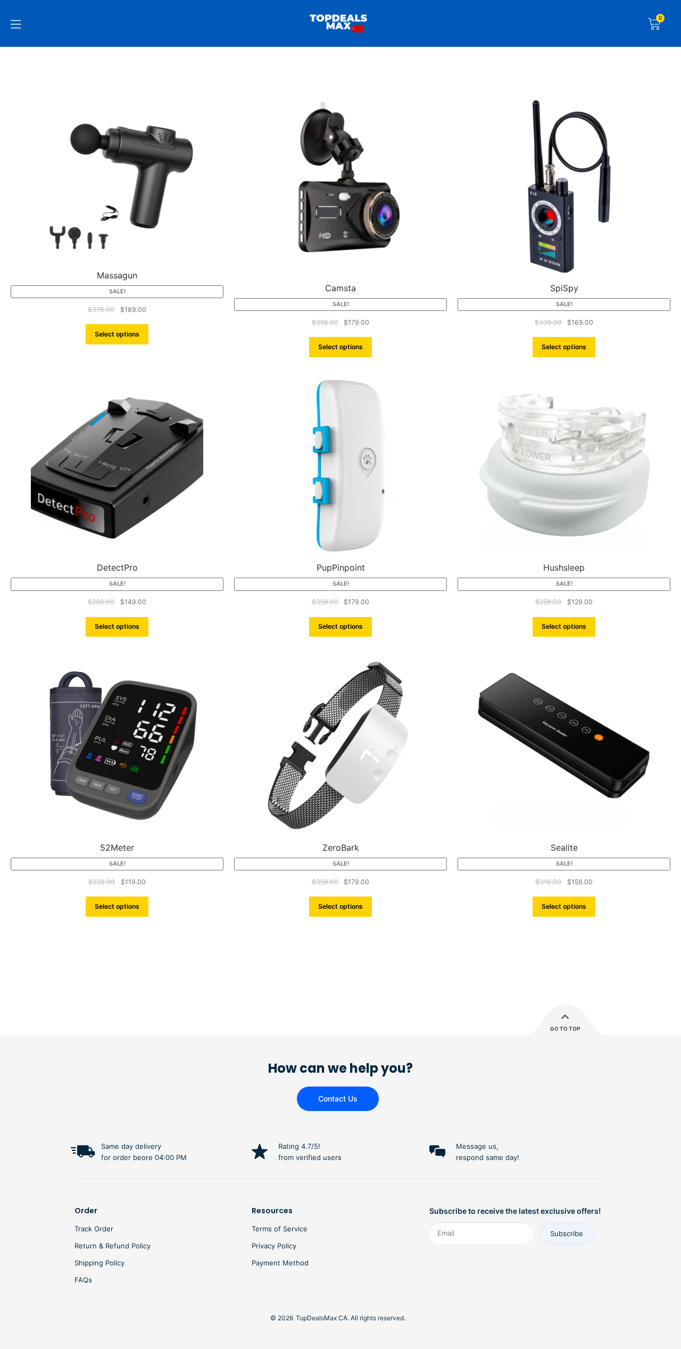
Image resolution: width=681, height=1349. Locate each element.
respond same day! (487, 1157)
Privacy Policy (274, 1245)
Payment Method (280, 1262)
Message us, (477, 1146)
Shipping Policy (99, 1262)
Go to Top (565, 1028)
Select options (117, 334)
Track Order (93, 1228)
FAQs (83, 1280)
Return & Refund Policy (112, 1245)
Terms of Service (280, 1228)
